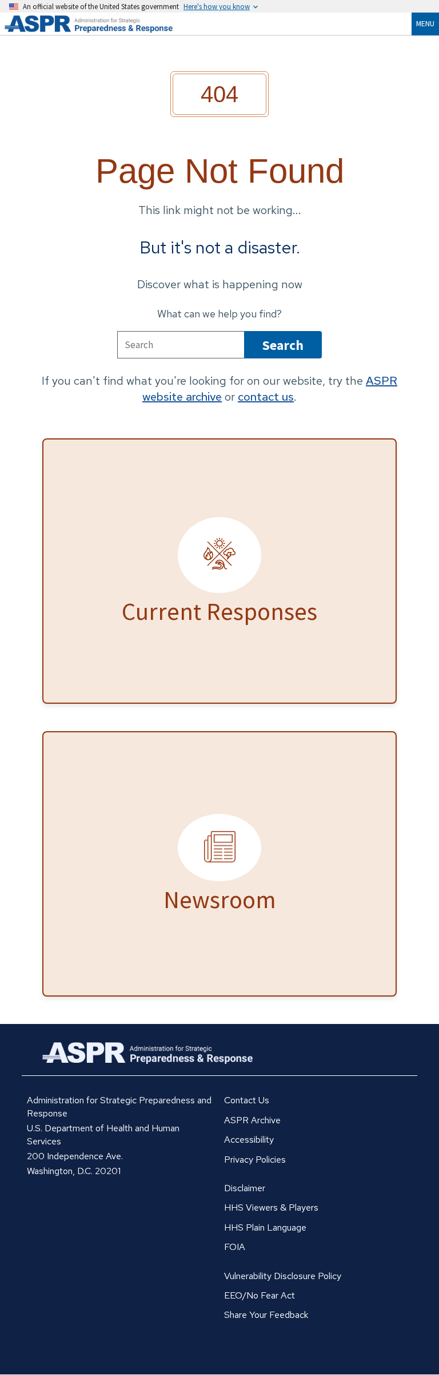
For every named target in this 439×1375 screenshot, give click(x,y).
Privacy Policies (255, 1160)
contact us (266, 396)
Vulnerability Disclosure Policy (282, 1276)
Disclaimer (244, 1188)
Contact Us (246, 1100)
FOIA (234, 1247)
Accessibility (249, 1140)
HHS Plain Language (265, 1227)
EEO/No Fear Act (259, 1295)
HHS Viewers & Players (271, 1207)
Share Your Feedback (266, 1315)
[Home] (103, 24)
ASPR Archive (252, 1120)
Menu (425, 23)
